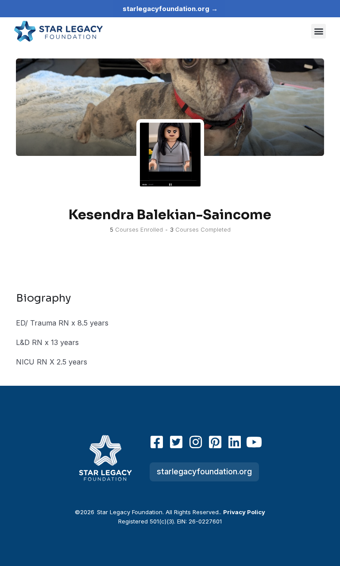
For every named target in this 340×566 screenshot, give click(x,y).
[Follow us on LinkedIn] (235, 442)
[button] (318, 31)
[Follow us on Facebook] (157, 442)
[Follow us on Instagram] (196, 442)
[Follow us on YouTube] (254, 442)
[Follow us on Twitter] (176, 442)
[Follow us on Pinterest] (215, 442)
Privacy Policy (244, 512)
